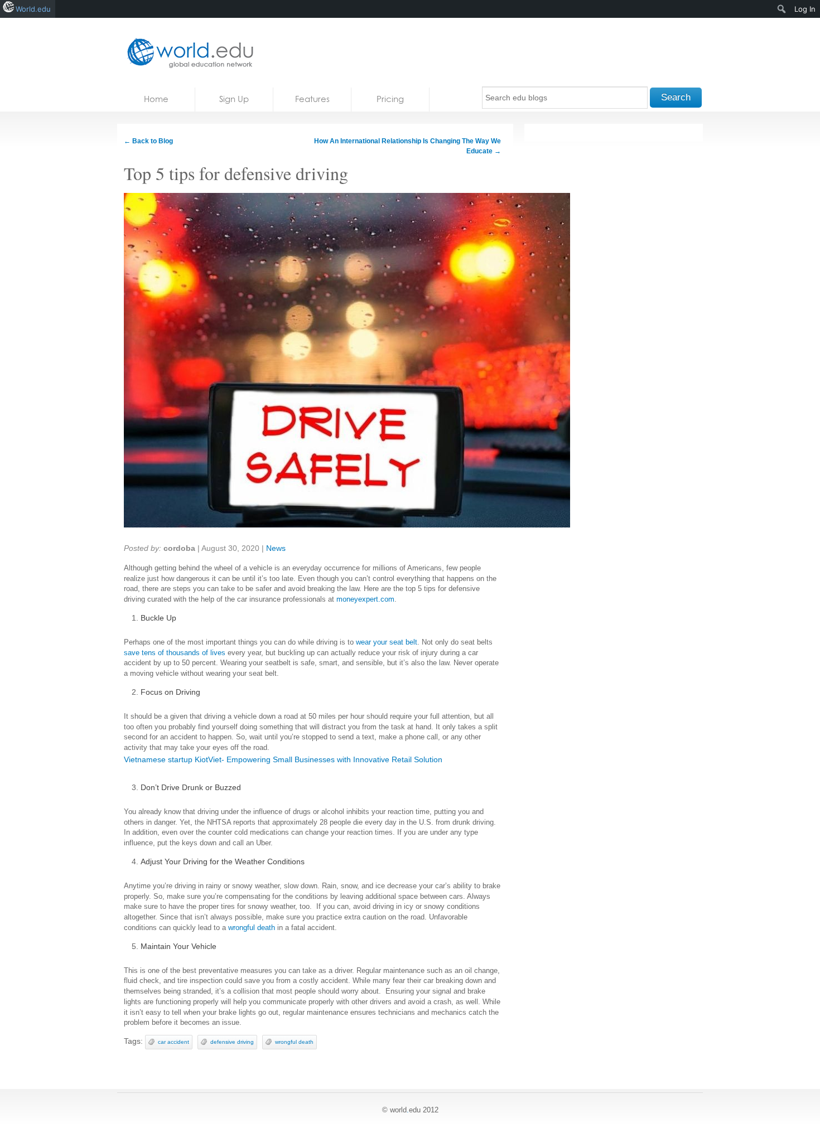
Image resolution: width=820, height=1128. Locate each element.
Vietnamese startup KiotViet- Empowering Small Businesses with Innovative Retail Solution (283, 759)
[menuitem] (781, 9)
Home (156, 99)
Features (312, 99)
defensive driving (232, 1042)
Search (676, 97)
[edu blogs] (187, 53)
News (276, 548)
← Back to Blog (148, 141)
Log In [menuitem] (805, 8)
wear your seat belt (386, 642)
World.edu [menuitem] (33, 8)
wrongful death (294, 1042)
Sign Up (234, 99)
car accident (173, 1042)
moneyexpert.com (365, 599)
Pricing (390, 99)
